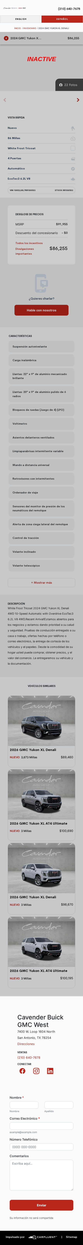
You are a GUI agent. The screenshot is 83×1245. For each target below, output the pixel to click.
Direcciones (26, 1044)
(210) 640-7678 (69, 9)
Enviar (41, 1205)
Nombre (17, 1097)
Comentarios (19, 1156)
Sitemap (69, 1237)
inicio (17, 28)
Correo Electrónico (25, 1118)
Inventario (29, 28)
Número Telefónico (24, 1139)
